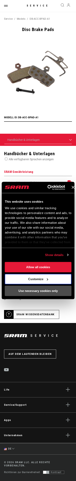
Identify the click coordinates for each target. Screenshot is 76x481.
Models (21, 18)
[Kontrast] (46, 472)
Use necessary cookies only (38, 291)
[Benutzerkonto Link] (68, 6)
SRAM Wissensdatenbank (35, 314)
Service (38, 5)
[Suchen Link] (62, 6)
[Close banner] (73, 187)
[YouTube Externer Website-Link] (6, 370)
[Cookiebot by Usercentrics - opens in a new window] (48, 187)
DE (9, 448)
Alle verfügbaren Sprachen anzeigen (31, 159)
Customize (35, 279)
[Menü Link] (6, 6)
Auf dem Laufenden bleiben (30, 354)
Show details (54, 255)
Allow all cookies (38, 267)
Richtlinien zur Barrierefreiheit (22, 472)
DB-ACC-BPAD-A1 (40, 18)
